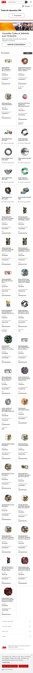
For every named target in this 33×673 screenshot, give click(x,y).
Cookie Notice (6, 662)
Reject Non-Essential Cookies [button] (9, 666)
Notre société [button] (7, 621)
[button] (7, 669)
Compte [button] (27, 6)
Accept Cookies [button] (23, 666)
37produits (17, 15)
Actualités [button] (6, 626)
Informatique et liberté (24, 645)
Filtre (27, 53)
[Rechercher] (26, 2)
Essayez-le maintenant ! (17, 44)
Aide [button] (4, 636)
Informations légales (13, 645)
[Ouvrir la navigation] (30, 2)
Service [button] (5, 631)
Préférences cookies (13, 647)
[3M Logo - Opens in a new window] (3, 2)
